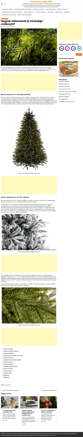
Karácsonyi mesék (51, 9)
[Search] (5, 4)
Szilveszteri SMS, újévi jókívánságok (12, 12)
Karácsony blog (4, 18)
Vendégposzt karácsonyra (65, 101)
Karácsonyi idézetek (38, 9)
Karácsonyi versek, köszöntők (22, 9)
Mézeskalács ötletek (64, 94)
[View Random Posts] (2, 4)
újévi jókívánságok (63, 96)
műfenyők (10, 67)
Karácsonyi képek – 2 (8, 364)
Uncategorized (62, 99)
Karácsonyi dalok (29, 12)
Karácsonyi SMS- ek (62, 9)
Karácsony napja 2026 (41, 1)
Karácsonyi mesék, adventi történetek (13, 355)
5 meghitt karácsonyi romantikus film (9, 411)
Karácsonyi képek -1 (8, 362)
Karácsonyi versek (7, 9)
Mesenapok (67, 12)
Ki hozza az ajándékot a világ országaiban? (48, 411)
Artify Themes (51, 435)
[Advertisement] (29, 82)
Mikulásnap (50, 12)
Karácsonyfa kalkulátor (9, 15)
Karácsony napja (5, 26)
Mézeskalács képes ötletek (10, 366)
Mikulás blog (59, 12)
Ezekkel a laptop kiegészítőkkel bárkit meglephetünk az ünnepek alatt (28, 413)
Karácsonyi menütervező (25, 15)
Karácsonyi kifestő (8, 368)
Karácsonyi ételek (41, 12)
